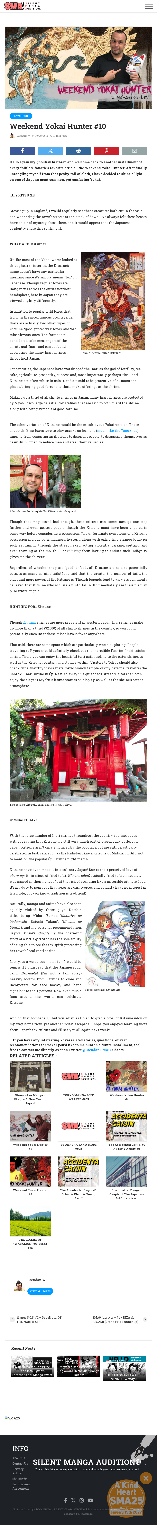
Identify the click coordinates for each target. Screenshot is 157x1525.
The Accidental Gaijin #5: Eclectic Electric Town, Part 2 (78, 1194)
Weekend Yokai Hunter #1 (30, 1147)
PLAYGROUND (20, 116)
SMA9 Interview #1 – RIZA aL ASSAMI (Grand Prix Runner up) (115, 1320)
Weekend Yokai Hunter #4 (127, 1097)
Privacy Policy (18, 1471)
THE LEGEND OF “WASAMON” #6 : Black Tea (30, 1244)
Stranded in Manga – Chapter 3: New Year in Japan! (30, 1099)
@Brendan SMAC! (96, 1050)
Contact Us (20, 1463)
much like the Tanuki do (117, 430)
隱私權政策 (19, 1479)
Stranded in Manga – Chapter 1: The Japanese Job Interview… (126, 1194)
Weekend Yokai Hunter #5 (30, 1192)
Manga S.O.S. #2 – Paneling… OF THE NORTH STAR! (39, 1320)
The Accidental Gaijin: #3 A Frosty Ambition (126, 1147)
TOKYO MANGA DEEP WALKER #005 (78, 1097)
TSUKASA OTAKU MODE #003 (78, 1147)
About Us (18, 1458)
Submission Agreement (21, 1486)
